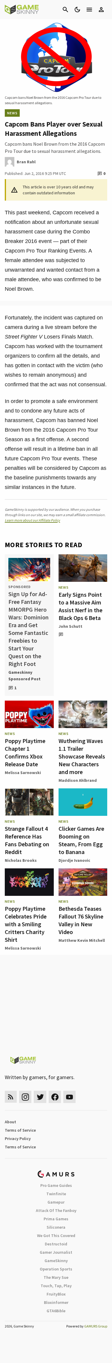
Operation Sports (56, 1269)
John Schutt (70, 626)
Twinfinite (56, 1193)
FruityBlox (56, 1294)
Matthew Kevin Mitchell (82, 940)
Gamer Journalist (56, 1252)
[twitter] (40, 1097)
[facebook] (55, 1097)
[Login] (101, 10)
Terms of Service (20, 1130)
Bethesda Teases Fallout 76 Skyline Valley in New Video (81, 920)
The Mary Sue (56, 1277)
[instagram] (25, 1097)
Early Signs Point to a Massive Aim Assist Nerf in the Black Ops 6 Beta (80, 606)
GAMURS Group (95, 1326)
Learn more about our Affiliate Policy (32, 520)
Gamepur (56, 1202)
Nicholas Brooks (21, 860)
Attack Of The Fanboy (56, 1210)
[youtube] (69, 1097)
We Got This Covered (56, 1235)
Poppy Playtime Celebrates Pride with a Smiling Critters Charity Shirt (26, 924)
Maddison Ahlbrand (78, 780)
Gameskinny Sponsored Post (24, 676)
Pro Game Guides (56, 1185)
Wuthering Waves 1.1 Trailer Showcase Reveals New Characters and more (82, 756)
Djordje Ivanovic (74, 860)
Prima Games (56, 1219)
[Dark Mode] (77, 10)
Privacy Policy (18, 1138)
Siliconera (56, 1227)
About (10, 1121)
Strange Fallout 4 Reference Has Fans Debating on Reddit (27, 840)
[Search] (65, 10)
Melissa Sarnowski (23, 772)
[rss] (11, 1097)
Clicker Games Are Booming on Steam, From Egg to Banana (81, 840)
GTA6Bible (56, 1310)
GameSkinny (56, 1260)
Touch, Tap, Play (56, 1285)
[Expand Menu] (89, 10)
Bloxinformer (56, 1302)
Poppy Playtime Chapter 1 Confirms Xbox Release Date (25, 752)
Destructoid (56, 1244)
